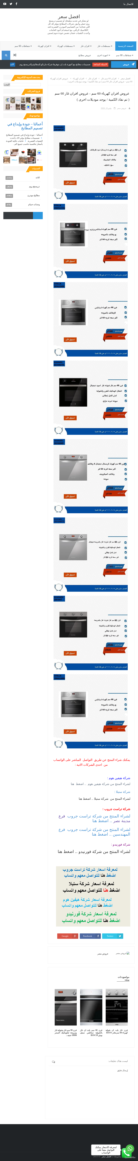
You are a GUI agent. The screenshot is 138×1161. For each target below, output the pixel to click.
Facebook (87, 936)
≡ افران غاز (86, 46)
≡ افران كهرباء (44, 46)
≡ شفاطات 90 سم (124, 55)
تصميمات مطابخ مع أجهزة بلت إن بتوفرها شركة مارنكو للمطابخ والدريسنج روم (57, 64)
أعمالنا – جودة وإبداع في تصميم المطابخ (25, 126)
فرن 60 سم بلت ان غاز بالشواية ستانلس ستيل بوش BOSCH (91, 1032)
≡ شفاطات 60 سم (23, 46)
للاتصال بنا (128, 4)
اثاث (38, 177)
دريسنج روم (34, 186)
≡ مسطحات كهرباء (66, 46)
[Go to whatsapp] (130, 1149)
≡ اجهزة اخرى (103, 55)
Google (65, 936)
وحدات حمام (34, 204)
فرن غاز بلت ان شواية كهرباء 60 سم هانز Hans (117, 1031)
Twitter (110, 936)
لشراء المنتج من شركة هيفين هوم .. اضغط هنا (100, 784)
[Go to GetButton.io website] (130, 1157)
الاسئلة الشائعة (103, 64)
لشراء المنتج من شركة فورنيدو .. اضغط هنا (94, 851)
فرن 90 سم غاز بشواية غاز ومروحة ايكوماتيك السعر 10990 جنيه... (66, 1032)
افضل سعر (69, 16)
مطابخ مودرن (33, 195)
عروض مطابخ (84, 55)
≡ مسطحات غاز (105, 46)
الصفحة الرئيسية (125, 46)
